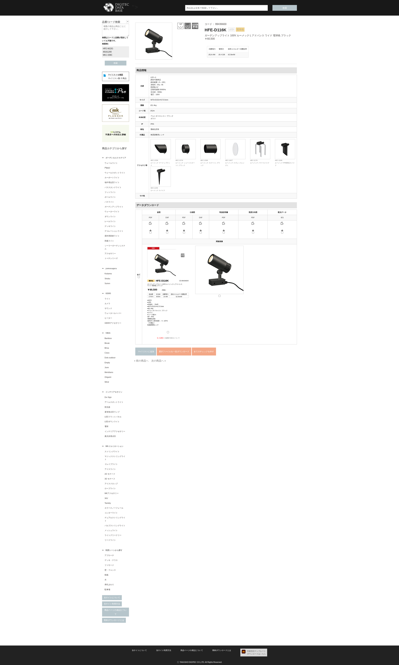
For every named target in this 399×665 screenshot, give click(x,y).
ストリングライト (112, 451)
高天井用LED (110, 436)
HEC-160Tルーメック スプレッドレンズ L (234, 163)
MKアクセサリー (112, 493)
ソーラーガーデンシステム (115, 247)
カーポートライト (112, 178)
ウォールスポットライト (115, 173)
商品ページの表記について (115, 612)
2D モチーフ (110, 474)
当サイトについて (112, 597)
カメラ (107, 303)
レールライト (110, 221)
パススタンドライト (113, 187)
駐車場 (107, 589)
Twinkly (108, 503)
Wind (107, 382)
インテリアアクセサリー (115, 431)
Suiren (107, 283)
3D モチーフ (110, 479)
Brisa (107, 348)
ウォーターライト (112, 211)
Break (107, 343)
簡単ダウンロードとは (114, 620)
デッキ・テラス (111, 560)
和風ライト (109, 241)
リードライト (110, 540)
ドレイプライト (111, 464)
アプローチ (109, 555)
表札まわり (109, 584)
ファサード (109, 565)
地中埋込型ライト (112, 182)
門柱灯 (107, 168)
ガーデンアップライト (114, 207)
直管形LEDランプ (112, 412)
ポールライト (110, 197)
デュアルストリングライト (115, 519)
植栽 (106, 575)
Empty (107, 363)
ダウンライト (110, 216)
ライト (107, 299)
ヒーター (108, 318)
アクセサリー (110, 253)
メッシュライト (111, 530)
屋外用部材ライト (112, 236)
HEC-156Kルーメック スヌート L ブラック (210, 163)
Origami (108, 377)
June (107, 367)
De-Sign (108, 397)
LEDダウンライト (112, 422)
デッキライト (110, 226)
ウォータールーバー (113, 313)
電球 (106, 426)
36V (106, 498)
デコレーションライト (114, 231)
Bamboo (108, 338)
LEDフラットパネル (113, 417)
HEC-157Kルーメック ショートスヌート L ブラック (185, 163)
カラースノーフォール (114, 508)
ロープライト (110, 488)
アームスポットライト (114, 402)
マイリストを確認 (115, 75)
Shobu (107, 279)
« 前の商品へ (141, 360)
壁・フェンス (110, 570)
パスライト (109, 202)
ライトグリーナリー (113, 535)
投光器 (107, 407)
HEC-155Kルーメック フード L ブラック (160, 163)
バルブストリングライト (115, 526)
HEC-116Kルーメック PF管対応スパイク (285, 163)
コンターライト (111, 513)
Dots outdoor (110, 358)
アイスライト (110, 469)
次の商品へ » (158, 360)
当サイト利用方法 (112, 604)
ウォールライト (111, 163)
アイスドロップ (111, 484)
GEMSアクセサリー (113, 323)
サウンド (108, 308)
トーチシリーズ (111, 258)
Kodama (108, 274)
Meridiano (109, 372)
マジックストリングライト (115, 457)
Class (107, 353)
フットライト (110, 192)
